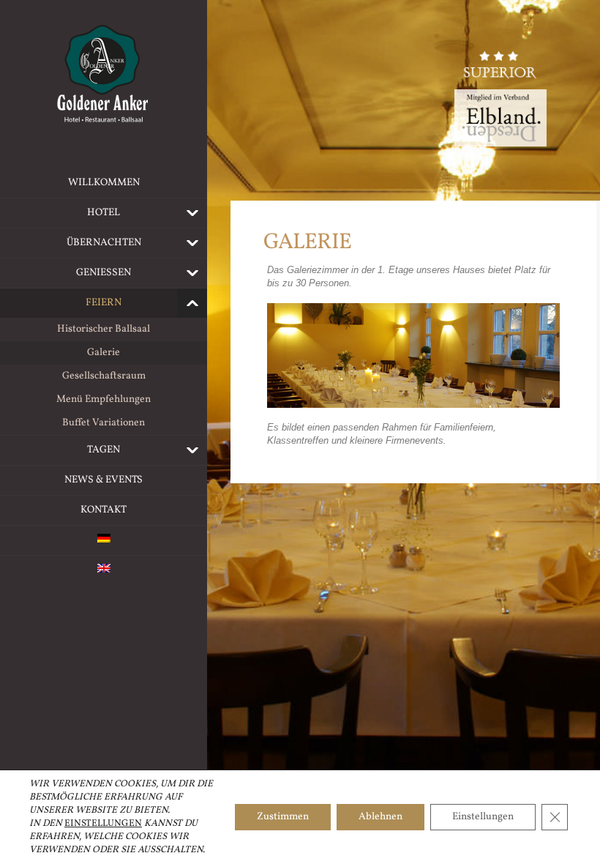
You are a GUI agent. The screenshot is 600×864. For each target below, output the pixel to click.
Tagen (103, 450)
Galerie (103, 353)
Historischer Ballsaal (103, 329)
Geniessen (103, 273)
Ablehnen (380, 817)
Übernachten (104, 243)
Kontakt (103, 510)
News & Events (103, 480)
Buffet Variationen (103, 423)
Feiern (103, 303)
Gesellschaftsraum (104, 376)
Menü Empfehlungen (103, 399)
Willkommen (104, 183)
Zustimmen (283, 817)
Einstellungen (103, 823)
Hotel (103, 213)
